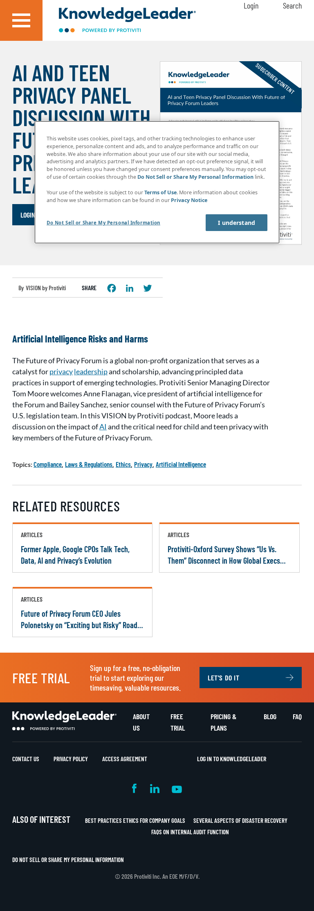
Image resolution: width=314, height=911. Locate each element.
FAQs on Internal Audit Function (190, 831)
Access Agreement (124, 758)
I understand (236, 223)
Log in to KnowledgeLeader (231, 758)
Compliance (48, 464)
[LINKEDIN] (130, 288)
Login (251, 5)
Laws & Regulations (88, 464)
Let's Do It (224, 677)
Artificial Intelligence (181, 464)
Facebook (135, 788)
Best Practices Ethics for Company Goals (135, 820)
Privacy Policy (71, 758)
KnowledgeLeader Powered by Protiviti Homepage (64, 721)
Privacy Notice (189, 200)
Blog (270, 716)
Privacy (143, 464)
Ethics (123, 464)
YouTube (177, 788)
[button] (21, 20)
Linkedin (154, 788)
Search (292, 5)
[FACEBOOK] (112, 288)
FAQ (297, 716)
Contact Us (25, 758)
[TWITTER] (148, 288)
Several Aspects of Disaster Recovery (240, 820)
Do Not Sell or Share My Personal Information (68, 859)
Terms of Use (160, 192)
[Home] (127, 20)
